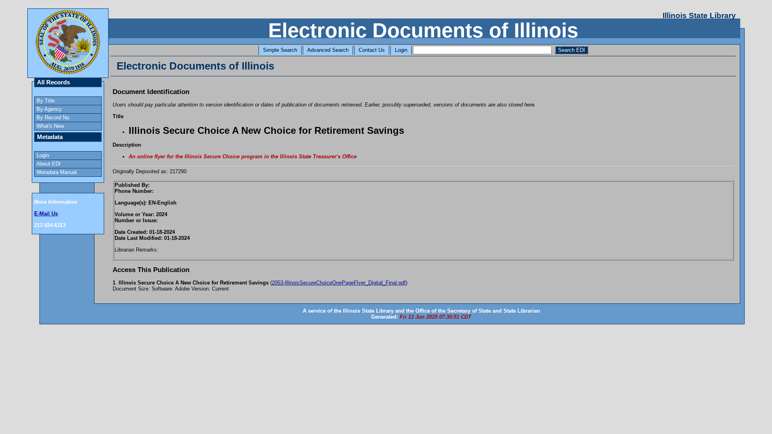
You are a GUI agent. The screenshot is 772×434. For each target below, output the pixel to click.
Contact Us (372, 50)
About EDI (49, 164)
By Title (46, 101)
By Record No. (54, 118)
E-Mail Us (46, 214)
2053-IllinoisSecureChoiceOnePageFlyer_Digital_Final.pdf (339, 283)
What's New (50, 126)
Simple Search (280, 50)
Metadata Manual (57, 172)
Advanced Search (328, 50)
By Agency (49, 109)
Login (401, 50)
